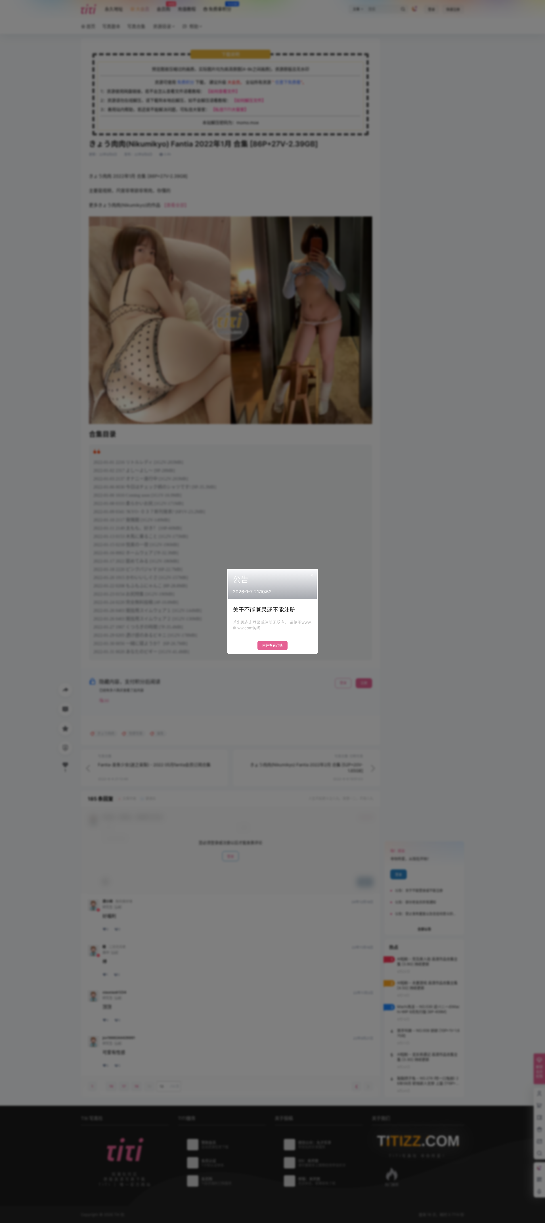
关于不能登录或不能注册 (264, 609)
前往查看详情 (272, 645)
